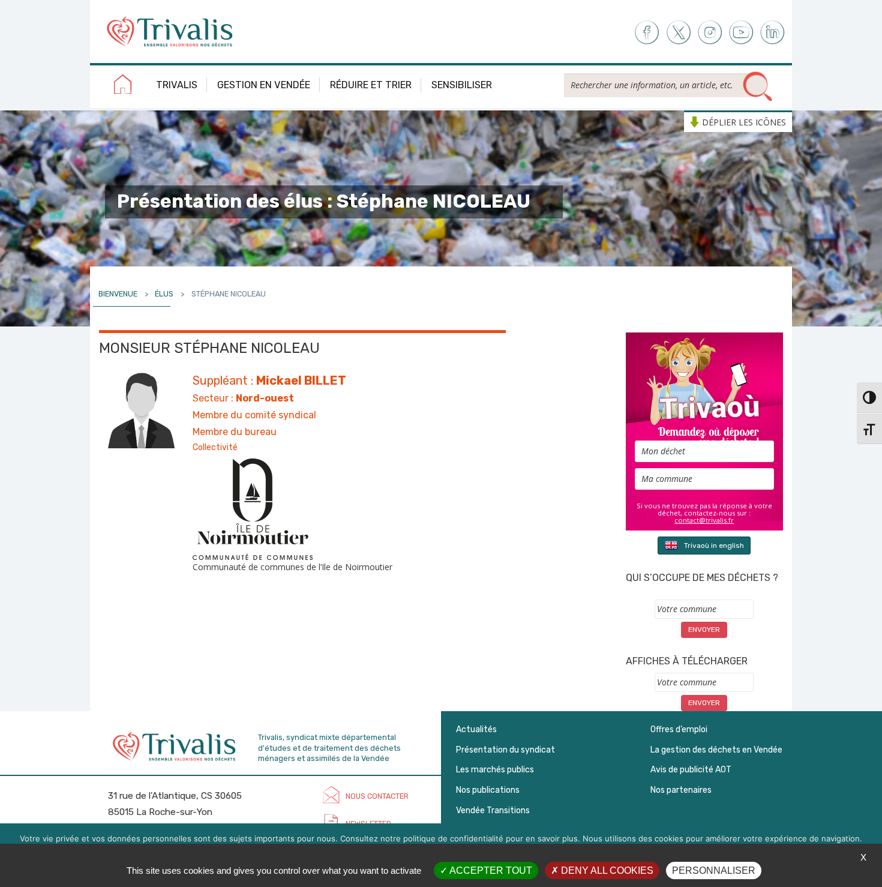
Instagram (709, 32)
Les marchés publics (495, 770)
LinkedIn (773, 32)
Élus (164, 293)
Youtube (741, 32)
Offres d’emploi (678, 729)
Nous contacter (377, 796)
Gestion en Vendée (263, 85)
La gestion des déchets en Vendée (716, 750)
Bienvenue (117, 293)
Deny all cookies (606, 870)
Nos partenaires (681, 790)
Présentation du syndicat (505, 750)
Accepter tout (490, 870)
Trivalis (176, 85)
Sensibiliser (461, 85)
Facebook (646, 32)
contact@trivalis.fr (704, 520)
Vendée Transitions (493, 810)
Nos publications (488, 790)
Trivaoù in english (714, 545)
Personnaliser (713, 870)
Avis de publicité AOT (690, 770)
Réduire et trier (371, 85)
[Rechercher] (758, 87)
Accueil (123, 86)
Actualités (476, 729)
